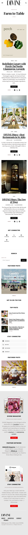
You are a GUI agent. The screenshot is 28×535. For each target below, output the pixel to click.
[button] (12, 295)
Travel (15, 131)
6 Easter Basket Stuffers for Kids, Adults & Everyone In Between (14, 370)
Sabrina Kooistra (17, 71)
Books (12, 60)
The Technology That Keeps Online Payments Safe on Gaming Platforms (16, 328)
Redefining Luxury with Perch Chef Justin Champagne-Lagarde (14, 66)
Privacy (6, 520)
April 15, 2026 (9, 71)
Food (16, 60)
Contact (18, 518)
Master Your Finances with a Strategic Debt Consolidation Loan (17, 321)
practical (11, 432)
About (3, 518)
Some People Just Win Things (17, 313)
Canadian (16, 424)
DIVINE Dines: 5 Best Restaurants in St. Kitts (14, 136)
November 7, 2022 (9, 204)
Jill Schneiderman (18, 204)
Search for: (3, 257)
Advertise (11, 518)
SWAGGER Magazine (8, 447)
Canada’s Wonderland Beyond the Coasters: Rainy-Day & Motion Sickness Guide (14, 278)
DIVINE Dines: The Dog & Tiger (14, 200)
